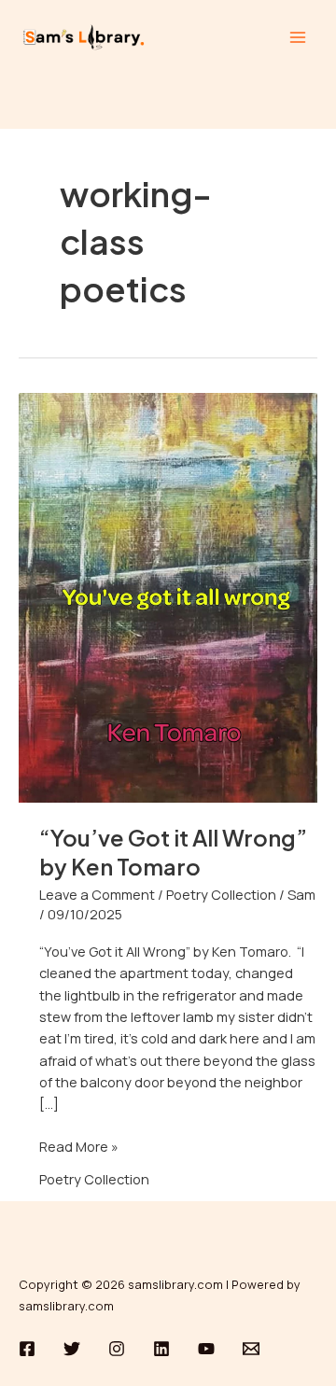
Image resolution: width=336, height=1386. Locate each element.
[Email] (251, 1348)
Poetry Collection (221, 894)
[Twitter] (71, 1348)
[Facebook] (27, 1348)
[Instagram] (116, 1348)
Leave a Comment (97, 894)
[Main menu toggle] (297, 37)
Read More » (79, 1145)
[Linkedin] (161, 1348)
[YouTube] (206, 1348)
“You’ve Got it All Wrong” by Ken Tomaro (173, 851)
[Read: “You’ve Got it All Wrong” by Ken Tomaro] (168, 595)
